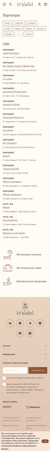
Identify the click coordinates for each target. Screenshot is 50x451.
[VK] (10, 323)
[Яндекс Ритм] (20, 333)
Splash (6, 155)
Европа (18, 28)
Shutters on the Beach (14, 233)
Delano (6, 207)
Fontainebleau (10, 220)
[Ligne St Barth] (25, 4)
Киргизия (40, 28)
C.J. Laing (7, 78)
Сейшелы (8, 34)
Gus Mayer (8, 130)
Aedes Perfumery (11, 53)
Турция (28, 34)
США (19, 34)
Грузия (7, 28)
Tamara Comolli (11, 168)
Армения (31, 23)
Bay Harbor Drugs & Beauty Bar (19, 65)
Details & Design (11, 104)
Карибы (29, 28)
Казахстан (19, 23)
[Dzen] (20, 323)
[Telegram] (30, 323)
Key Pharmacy (10, 143)
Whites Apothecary (12, 181)
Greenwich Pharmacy (13, 117)
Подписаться (38, 370)
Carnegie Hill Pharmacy (15, 91)
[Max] (30, 333)
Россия (7, 23)
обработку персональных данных (30, 378)
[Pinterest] (40, 323)
